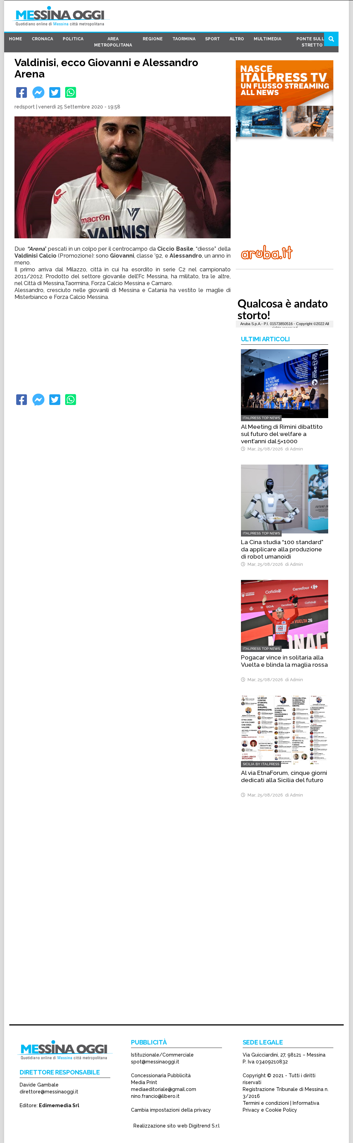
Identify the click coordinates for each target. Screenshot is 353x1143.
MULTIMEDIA (267, 39)
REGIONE (153, 39)
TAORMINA (183, 39)
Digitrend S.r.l (204, 1126)
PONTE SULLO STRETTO (312, 42)
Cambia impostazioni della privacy (171, 1110)
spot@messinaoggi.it (155, 1061)
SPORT (212, 39)
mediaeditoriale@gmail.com (163, 1089)
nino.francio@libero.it (155, 1096)
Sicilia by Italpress (261, 764)
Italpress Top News (261, 418)
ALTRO (237, 39)
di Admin (293, 448)
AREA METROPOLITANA (113, 42)
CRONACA (42, 39)
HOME (15, 39)
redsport (24, 107)
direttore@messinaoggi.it (49, 1091)
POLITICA (73, 39)
